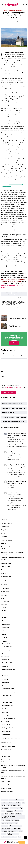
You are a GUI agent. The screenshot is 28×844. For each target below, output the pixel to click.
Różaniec (4, 709)
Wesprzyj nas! (4, 573)
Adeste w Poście (5, 591)
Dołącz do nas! (5, 526)
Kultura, (6, 10)
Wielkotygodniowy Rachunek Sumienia (13, 715)
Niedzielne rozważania (8, 705)
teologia (20, 831)
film (23, 802)
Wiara (9, 834)
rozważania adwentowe (9, 688)
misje (2, 813)
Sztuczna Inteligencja (12, 831)
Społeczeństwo (20, 10)
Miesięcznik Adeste (18, 810)
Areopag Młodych (6, 644)
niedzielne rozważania (7, 823)
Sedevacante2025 (6, 731)
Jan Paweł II (13, 805)
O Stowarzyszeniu (5, 756)
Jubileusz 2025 (5, 808)
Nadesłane (4, 641)
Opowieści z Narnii (19, 292)
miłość (6, 813)
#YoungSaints (5, 682)
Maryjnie (4, 698)
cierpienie (4, 802)
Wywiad (4, 634)
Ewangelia (17, 803)
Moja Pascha (4, 637)
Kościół (19, 808)
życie (19, 836)
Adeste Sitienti (5, 588)
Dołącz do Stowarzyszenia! (8, 530)
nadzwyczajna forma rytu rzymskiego (10, 817)
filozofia (3, 805)
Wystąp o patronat (6, 576)
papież (15, 823)
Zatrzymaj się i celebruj (8, 412)
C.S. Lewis (6, 292)
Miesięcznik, (12, 10)
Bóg (17, 800)
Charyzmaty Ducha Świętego (9, 692)
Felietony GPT (5, 659)
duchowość (10, 802)
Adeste (3, 800)
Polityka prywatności (6, 540)
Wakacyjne (5, 666)
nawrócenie (8, 820)
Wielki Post (16, 833)
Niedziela (17, 820)
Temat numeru (6, 627)
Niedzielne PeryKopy (7, 702)
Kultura (3, 598)
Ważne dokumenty (6, 788)
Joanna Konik (11, 481)
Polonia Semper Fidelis (18, 825)
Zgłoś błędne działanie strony (8, 580)
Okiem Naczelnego (6, 650)
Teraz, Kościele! (6, 734)
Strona (3, 381)
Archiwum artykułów (6, 523)
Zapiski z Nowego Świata (8, 669)
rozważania (16, 829)
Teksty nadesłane (5, 566)
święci (15, 836)
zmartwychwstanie (5, 836)
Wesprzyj (21, 842)
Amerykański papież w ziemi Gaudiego (12, 403)
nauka (3, 820)
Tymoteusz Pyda (9, 21)
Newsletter (4, 536)
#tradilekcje (5, 679)
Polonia (10, 825)
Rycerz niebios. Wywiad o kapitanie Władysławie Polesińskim (14, 417)
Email (2, 376)
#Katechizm (5, 675)
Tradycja (3, 834)
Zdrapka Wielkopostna (9, 718)
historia (8, 805)
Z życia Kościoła (5, 721)
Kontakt (3, 533)
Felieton (4, 607)
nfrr (12, 820)
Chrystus (22, 799)
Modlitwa (12, 813)
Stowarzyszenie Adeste (7, 563)
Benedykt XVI (12, 799)
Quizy (2, 653)
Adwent (4, 686)
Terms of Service (18, 387)
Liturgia (10, 811)
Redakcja (3, 543)
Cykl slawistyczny (7, 646)
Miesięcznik (4, 604)
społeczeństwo (4, 831)
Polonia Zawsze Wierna (6, 828)
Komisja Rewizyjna (6, 749)
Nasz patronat (5, 601)
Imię (2, 371)
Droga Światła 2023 (7, 695)
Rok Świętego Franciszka (8, 728)
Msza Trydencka (18, 813)
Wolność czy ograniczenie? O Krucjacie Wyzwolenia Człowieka (14, 408)
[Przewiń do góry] (25, 837)
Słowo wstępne (6, 621)
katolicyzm (12, 808)
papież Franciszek (5, 825)
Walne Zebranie (5, 785)
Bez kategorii (4, 595)
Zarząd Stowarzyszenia (7, 791)
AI (7, 799)
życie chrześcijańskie (13, 294)
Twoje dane (4, 570)
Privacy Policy (8, 387)
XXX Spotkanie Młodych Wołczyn (11, 738)
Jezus (19, 805)
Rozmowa (4, 617)
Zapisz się (14, 342)
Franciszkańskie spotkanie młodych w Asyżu (13, 421)
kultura (3, 810)
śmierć (11, 836)
